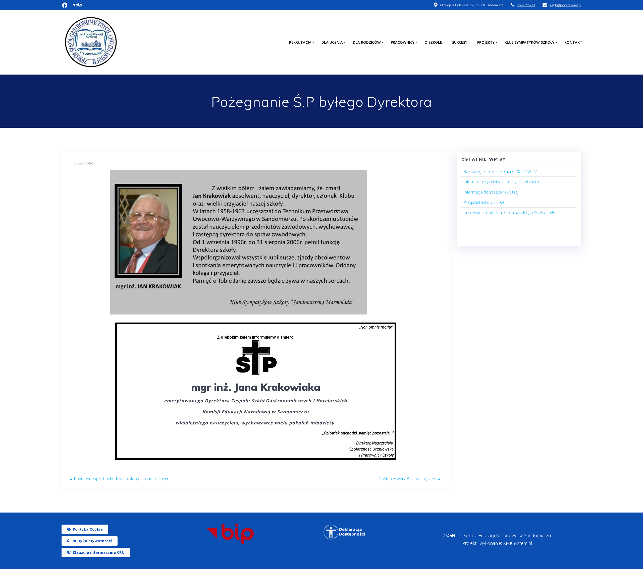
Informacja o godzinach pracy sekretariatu (501, 181)
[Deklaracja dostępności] (344, 532)
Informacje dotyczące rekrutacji (491, 192)
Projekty (486, 42)
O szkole (433, 42)
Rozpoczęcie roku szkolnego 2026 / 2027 (500, 171)
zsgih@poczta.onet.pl (565, 5)
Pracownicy (402, 42)
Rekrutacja (300, 42)
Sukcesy (459, 42)
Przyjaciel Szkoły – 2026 (484, 202)
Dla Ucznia (332, 42)
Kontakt (573, 42)
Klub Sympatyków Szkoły (529, 42)
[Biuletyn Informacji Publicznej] (229, 534)
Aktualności (84, 163)
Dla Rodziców (367, 42)
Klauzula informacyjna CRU (99, 552)
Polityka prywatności (92, 540)
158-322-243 (526, 5)
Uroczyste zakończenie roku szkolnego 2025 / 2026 (509, 212)
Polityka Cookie (88, 529)
